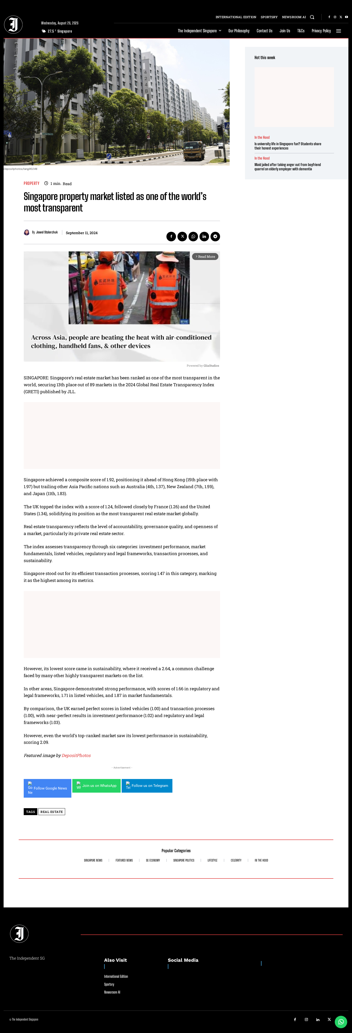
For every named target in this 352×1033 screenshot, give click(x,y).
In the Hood (262, 137)
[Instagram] (335, 17)
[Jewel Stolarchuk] (28, 232)
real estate (51, 812)
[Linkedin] (204, 236)
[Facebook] (329, 17)
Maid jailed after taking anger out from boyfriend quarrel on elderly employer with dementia (288, 166)
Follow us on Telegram (150, 786)
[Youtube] (346, 17)
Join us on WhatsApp (99, 786)
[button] (312, 17)
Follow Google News (50, 788)
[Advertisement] (122, 435)
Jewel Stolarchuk (47, 232)
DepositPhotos (76, 755)
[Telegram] (215, 236)
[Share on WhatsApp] (341, 1022)
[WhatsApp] (193, 236)
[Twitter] (341, 17)
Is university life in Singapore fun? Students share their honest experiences (288, 146)
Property (31, 183)
